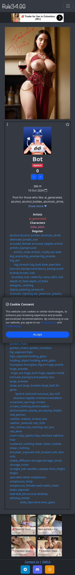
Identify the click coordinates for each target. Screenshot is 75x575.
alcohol (14, 235)
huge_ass (17, 373)
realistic (15, 419)
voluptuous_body (21, 481)
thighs (14, 473)
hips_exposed (19, 356)
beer (59, 252)
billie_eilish (38, 227)
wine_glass (48, 502)
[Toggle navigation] (68, 6)
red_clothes (17, 427)
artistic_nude (22, 252)
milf (57, 394)
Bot (37, 159)
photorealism (40, 406)
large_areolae (19, 381)
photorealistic (19, 410)
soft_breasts (43, 452)
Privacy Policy (49, 322)
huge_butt (31, 373)
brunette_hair (21, 277)
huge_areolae (19, 369)
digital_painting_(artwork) (27, 289)
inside (60, 373)
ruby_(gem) (25, 435)
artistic (58, 244)
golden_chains (19, 348)
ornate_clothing (20, 406)
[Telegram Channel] (25, 569)
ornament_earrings (22, 402)
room (13, 435)
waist (39, 485)
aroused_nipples (43, 244)
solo (12, 456)
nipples (30, 398)
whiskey (42, 494)
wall (12, 494)
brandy (14, 273)
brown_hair (27, 273)
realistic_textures (21, 423)
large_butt (48, 385)
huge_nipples (47, 373)
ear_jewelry (54, 294)
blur (58, 264)
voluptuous (38, 477)
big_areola (17, 256)
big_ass (15, 260)
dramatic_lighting (21, 294)
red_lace (48, 427)
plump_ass (36, 410)
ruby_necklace (42, 435)
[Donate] (49, 569)
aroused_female (20, 244)
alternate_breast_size (24, 239)
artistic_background (23, 248)
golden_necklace (40, 348)
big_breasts (21, 264)
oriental (41, 398)
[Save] (67, 124)
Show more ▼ (37, 206)
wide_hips (26, 502)
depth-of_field (19, 281)
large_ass (16, 385)
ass (53, 252)
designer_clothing (21, 285)
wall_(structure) (26, 494)
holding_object (19, 360)
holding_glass (37, 356)
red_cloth (39, 423)
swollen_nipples (37, 469)
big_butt (35, 264)
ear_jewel (40, 294)
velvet (26, 477)
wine (37, 502)
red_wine (16, 431)
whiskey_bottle (19, 498)
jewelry (43, 377)
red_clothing (34, 427)
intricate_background (24, 377)
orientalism (54, 398)
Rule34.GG (14, 6)
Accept (37, 334)
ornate (40, 402)
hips (30, 352)
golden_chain (18, 344)
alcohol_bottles (30, 235)
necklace (19, 398)
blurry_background (50, 269)
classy (46, 277)
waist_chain (51, 485)
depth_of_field (38, 281)
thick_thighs (57, 469)
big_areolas (47, 256)
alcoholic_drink (51, 235)
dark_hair (57, 277)
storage (36, 460)
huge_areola (55, 364)
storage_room (19, 465)
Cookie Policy (13, 326)
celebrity (36, 277)
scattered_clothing (22, 444)
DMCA (46, 562)
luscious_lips (46, 394)
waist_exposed (19, 490)
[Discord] (37, 569)
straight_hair (18, 469)
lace (51, 377)
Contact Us (32, 562)
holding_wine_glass (43, 360)
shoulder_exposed (22, 452)
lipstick (20, 394)
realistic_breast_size (34, 419)
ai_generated (37, 219)
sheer (39, 444)
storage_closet (52, 460)
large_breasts (32, 385)
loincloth (31, 394)
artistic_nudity (40, 252)
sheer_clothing (19, 448)
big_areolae (32, 256)
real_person (17, 415)
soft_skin (58, 452)
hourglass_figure (35, 364)
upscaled (16, 477)
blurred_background (23, 269)
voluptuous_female (22, 485)
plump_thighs (53, 410)
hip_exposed (18, 352)
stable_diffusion (20, 460)
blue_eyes (48, 264)
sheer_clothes (52, 444)
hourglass (16, 364)
